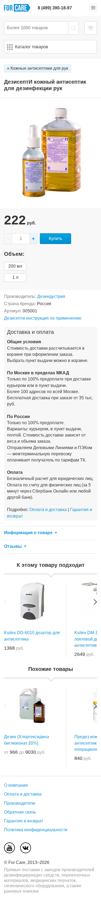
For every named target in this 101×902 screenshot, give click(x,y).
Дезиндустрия (51, 296)
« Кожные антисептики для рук (37, 68)
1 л (15, 277)
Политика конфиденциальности (35, 829)
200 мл (15, 266)
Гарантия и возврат (23, 821)
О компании (16, 785)
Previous (5, 602)
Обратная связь (20, 812)
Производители (19, 803)
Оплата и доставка (48, 509)
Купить (55, 238)
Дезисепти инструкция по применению (42, 318)
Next (95, 602)
